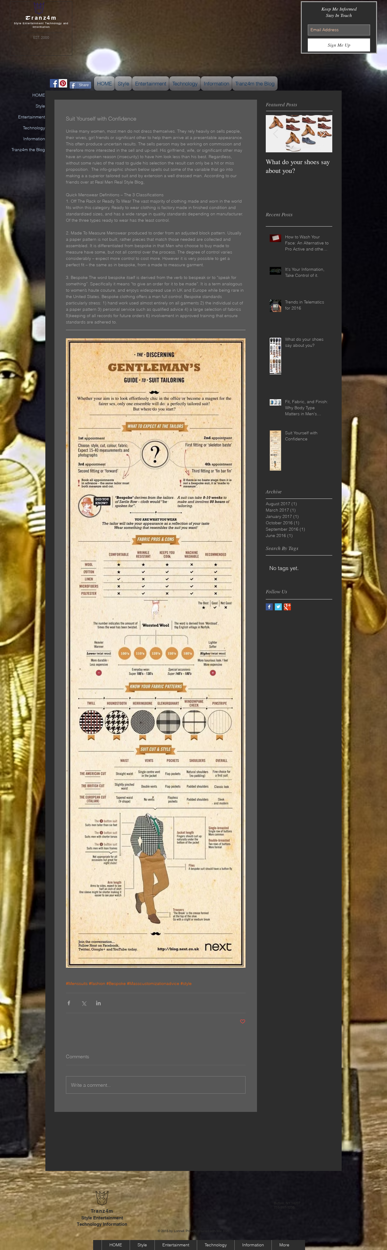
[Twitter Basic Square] (278, 606)
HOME (38, 95)
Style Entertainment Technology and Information (41, 25)
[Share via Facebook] (69, 1003)
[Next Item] (322, 133)
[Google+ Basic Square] (287, 606)
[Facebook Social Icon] (54, 83)
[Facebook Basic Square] (269, 606)
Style (40, 106)
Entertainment (31, 117)
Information (34, 138)
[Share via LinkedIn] (98, 1003)
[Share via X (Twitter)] (83, 1003)
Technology (34, 128)
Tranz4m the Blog (28, 149)
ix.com (224, 1231)
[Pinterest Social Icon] (63, 83)
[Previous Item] (275, 133)
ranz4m (41, 18)
